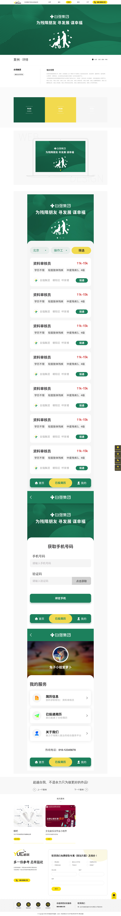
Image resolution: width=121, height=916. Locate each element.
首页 (49, 2)
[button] (60, 170)
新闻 (78, 2)
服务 (59, 2)
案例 (68, 2)
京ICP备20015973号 (73, 913)
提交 (56, 889)
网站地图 (81, 913)
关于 (88, 2)
